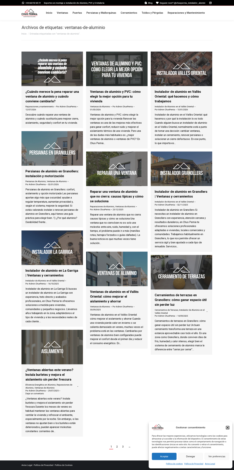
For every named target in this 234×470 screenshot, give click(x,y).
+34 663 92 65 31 (33, 3)
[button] (227, 427)
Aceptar (164, 456)
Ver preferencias (216, 456)
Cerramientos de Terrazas (166, 310)
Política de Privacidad (193, 464)
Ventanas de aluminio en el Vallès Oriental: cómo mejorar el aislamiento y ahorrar (114, 296)
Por (66, 106)
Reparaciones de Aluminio (102, 206)
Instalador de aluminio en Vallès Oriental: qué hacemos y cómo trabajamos (178, 96)
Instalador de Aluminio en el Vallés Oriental (174, 106)
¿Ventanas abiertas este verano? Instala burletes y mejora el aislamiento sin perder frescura (49, 374)
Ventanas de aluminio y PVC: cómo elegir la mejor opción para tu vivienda (115, 96)
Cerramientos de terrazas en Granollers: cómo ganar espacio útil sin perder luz (181, 300)
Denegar (190, 456)
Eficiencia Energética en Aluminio (40, 385)
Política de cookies (174, 464)
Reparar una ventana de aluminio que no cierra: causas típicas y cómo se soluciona (116, 196)
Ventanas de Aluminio (100, 106)
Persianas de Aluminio (35, 181)
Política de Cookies (63, 465)
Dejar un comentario (34, 393)
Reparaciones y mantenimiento (39, 106)
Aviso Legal (210, 464)
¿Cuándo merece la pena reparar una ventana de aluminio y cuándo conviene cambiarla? (52, 96)
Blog (150, 3)
